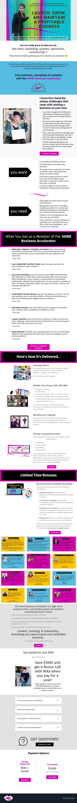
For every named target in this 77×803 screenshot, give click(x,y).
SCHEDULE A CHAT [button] (44, 744)
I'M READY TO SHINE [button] (49, 153)
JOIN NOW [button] (24, 780)
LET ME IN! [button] (51, 467)
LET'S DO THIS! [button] (54, 532)
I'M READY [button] (38, 645)
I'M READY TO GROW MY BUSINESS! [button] (38, 347)
